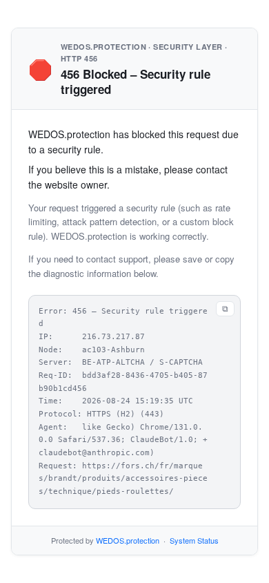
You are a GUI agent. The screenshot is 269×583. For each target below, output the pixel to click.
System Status (194, 540)
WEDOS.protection (127, 540)
